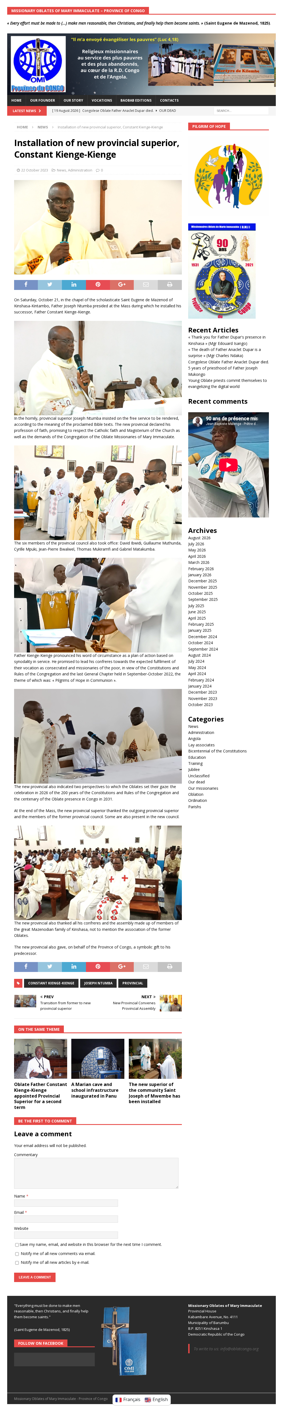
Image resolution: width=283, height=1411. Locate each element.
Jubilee (194, 769)
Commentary (26, 1154)
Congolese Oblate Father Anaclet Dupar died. (228, 361)
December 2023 (202, 692)
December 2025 (202, 580)
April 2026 (197, 556)
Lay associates (201, 744)
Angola (194, 738)
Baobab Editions (135, 100)
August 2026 (199, 537)
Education (197, 757)
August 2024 (199, 655)
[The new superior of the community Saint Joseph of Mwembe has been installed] (155, 1059)
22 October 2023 (34, 170)
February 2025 (201, 624)
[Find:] (241, 110)
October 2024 (200, 642)
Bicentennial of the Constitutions (217, 751)
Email (19, 1212)
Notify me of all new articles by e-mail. (55, 1262)
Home (16, 100)
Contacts (169, 100)
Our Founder (42, 100)
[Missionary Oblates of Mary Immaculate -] (141, 91)
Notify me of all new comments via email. (58, 1253)
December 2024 (202, 636)
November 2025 (202, 587)
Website (21, 1228)
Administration (80, 170)
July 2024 (196, 661)
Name (20, 1196)
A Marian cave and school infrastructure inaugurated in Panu (95, 1090)
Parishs (194, 806)
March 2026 (198, 562)
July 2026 (196, 543)
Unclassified (198, 775)
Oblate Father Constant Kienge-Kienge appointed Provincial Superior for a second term (40, 1095)
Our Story (73, 100)
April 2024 (197, 673)
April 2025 (197, 618)
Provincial (132, 983)
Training (195, 763)
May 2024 (197, 667)
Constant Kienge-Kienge (51, 983)
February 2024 (201, 680)
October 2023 (200, 704)
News (61, 170)
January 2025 (199, 630)
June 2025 (197, 611)
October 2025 (200, 593)
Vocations (102, 100)
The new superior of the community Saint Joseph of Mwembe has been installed (154, 1093)
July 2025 (196, 605)
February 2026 (201, 568)
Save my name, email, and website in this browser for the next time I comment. (91, 1244)
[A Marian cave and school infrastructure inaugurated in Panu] (97, 1059)
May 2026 (197, 550)
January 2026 (199, 574)
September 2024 (203, 649)
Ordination (197, 800)
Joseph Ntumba (98, 983)
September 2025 (203, 599)
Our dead (196, 781)
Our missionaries (203, 788)
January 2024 (199, 686)
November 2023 (202, 698)
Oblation (195, 794)
